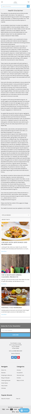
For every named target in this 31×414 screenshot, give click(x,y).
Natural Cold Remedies (11, 307)
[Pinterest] (18, 357)
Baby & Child (20, 380)
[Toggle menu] (2, 2)
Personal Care (20, 375)
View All (18, 398)
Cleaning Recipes (5, 380)
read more (3, 251)
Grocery (19, 370)
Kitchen (19, 377)
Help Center (4, 385)
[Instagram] (15, 357)
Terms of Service (15, 353)
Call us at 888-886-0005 (15, 351)
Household (19, 372)
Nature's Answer (5, 398)
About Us (3, 370)
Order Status (4, 383)
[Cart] (29, 2)
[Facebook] (12, 357)
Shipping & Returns (6, 375)
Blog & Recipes (5, 377)
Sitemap (3, 388)
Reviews (3, 372)
